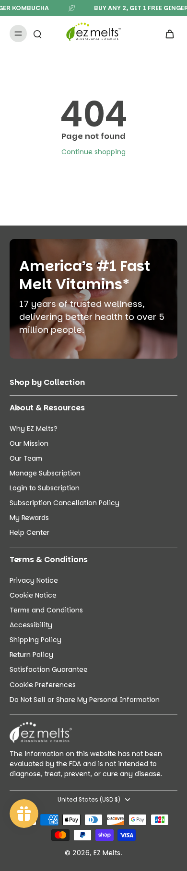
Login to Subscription (45, 488)
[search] (37, 33)
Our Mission (29, 443)
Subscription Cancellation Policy (64, 503)
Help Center (29, 532)
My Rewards (29, 517)
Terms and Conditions (46, 610)
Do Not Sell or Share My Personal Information (85, 699)
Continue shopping (93, 152)
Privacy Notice (34, 580)
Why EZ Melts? (34, 428)
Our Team (26, 458)
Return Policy (31, 654)
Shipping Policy (35, 640)
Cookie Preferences (43, 685)
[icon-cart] (166, 33)
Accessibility (31, 625)
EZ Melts (107, 853)
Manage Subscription (45, 473)
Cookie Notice (33, 595)
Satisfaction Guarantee (49, 669)
